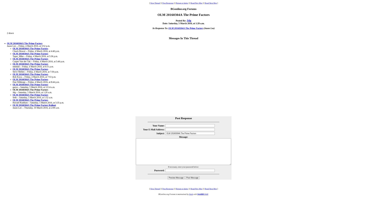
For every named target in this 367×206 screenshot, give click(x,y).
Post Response (168, 3)
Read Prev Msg (196, 3)
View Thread (155, 3)
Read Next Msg (211, 3)
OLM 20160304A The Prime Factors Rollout (34, 105)
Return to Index (182, 3)
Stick (191, 194)
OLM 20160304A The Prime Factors (185, 28)
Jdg (189, 20)
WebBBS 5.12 (202, 194)
